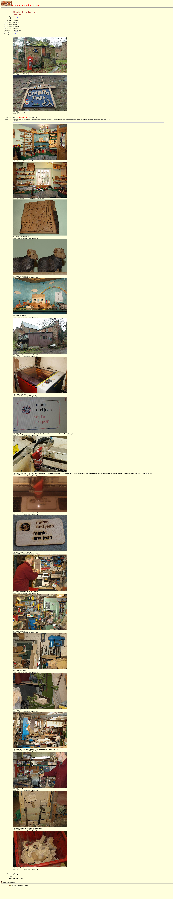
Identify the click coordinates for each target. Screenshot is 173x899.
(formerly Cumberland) (22, 18)
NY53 (14, 34)
